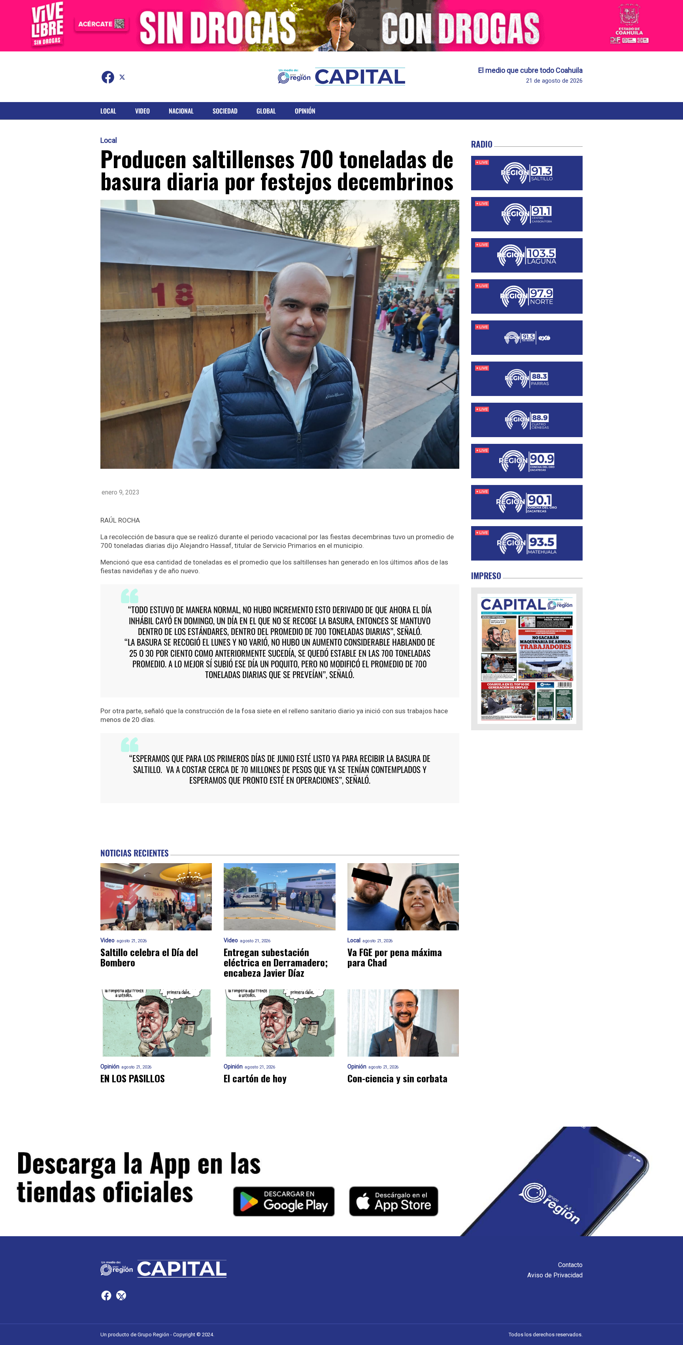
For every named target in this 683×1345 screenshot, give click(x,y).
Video (142, 111)
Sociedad (225, 111)
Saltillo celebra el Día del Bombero (149, 957)
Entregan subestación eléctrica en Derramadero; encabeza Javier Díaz (276, 962)
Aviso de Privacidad (555, 1275)
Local (108, 111)
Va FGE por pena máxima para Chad (394, 957)
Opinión (305, 111)
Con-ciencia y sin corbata (397, 1078)
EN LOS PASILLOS (132, 1078)
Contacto (570, 1265)
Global (266, 111)
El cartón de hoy (255, 1078)
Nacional (181, 111)
